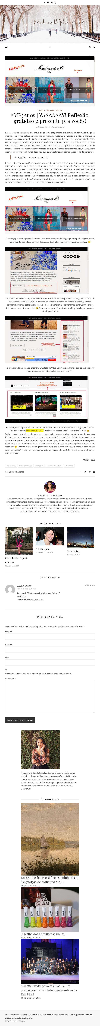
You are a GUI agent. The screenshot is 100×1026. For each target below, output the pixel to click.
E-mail (8, 644)
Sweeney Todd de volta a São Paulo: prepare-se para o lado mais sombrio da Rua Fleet (49, 990)
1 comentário (58, 127)
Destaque (39, 466)
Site (7, 657)
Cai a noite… (73, 551)
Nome (8, 631)
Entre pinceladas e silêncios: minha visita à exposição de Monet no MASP (49, 880)
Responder (90, 585)
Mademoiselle (54, 110)
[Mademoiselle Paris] (50, 22)
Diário (41, 110)
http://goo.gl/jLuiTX (34, 430)
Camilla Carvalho (25, 466)
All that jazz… (43, 548)
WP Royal (21, 1021)
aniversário (11, 466)
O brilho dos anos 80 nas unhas (42, 934)
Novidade (69, 466)
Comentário (10, 678)
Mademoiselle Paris (54, 466)
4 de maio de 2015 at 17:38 (26, 589)
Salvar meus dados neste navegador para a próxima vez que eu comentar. (38, 673)
